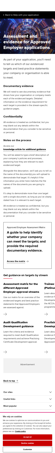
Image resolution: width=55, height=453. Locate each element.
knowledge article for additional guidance (24, 149)
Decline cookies (27, 443)
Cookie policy (20, 431)
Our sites (8, 392)
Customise (27, 449)
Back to (22, 15)
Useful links (9, 399)
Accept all (27, 437)
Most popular (10, 406)
